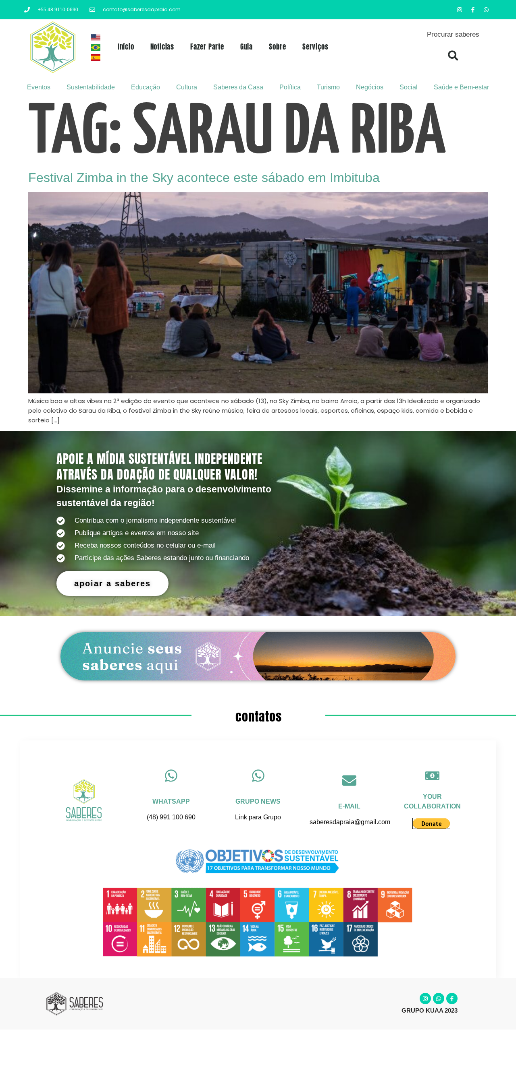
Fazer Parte (207, 46)
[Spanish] (96, 59)
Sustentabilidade (91, 87)
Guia (246, 46)
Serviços (315, 46)
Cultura (186, 87)
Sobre (277, 46)
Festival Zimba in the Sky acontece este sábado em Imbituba (204, 177)
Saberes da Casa (238, 87)
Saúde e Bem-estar (461, 87)
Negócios (369, 87)
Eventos (38, 87)
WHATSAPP (171, 801)
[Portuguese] (96, 48)
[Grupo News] (258, 776)
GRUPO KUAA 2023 (430, 1010)
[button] (453, 55)
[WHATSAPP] (171, 776)
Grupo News (258, 801)
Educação (145, 87)
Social (408, 87)
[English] (96, 38)
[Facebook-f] (473, 9)
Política (290, 87)
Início (126, 46)
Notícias (162, 46)
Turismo (328, 87)
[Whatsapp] (486, 9)
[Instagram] (459, 9)
